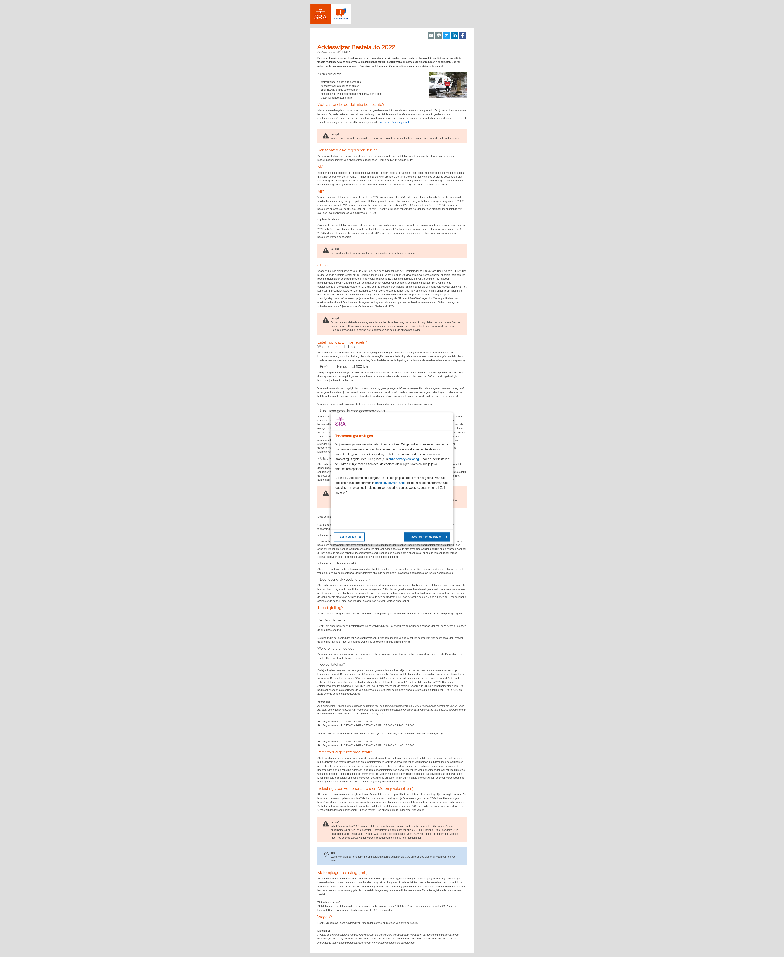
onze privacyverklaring (404, 459)
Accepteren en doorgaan (426, 537)
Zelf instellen (348, 537)
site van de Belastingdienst (394, 122)
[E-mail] (431, 35)
